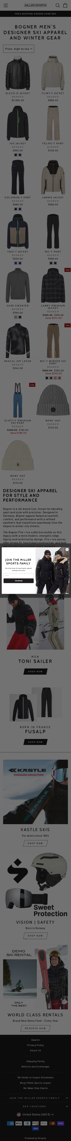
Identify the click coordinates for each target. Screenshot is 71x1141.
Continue (18, 581)
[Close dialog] (67, 549)
